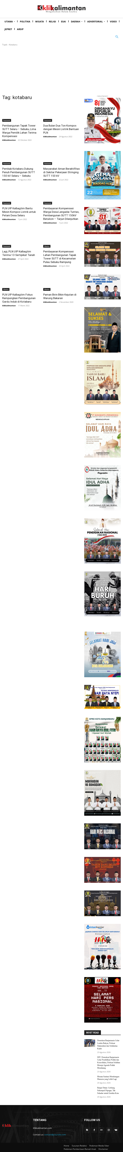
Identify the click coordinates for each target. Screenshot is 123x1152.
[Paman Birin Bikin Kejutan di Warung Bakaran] (61, 282)
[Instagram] (108, 1130)
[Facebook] (94, 1130)
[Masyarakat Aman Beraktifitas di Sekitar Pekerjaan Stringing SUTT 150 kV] (61, 156)
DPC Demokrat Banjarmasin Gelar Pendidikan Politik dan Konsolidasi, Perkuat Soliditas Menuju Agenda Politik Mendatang (108, 1062)
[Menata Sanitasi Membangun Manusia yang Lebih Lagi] (89, 1079)
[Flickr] (101, 1130)
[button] (117, 37)
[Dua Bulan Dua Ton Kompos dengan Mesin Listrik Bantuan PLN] (61, 113)
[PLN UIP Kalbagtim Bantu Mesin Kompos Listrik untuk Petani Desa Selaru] (20, 195)
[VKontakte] (116, 1130)
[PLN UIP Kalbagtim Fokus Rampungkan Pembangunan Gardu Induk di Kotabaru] (20, 282)
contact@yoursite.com (55, 1134)
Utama (46, 246)
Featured (6, 120)
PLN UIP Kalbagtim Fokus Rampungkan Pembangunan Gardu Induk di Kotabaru (19, 298)
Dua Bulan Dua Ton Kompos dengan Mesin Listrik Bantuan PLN (61, 129)
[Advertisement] (61, 70)
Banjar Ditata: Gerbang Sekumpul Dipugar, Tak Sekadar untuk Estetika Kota (108, 1090)
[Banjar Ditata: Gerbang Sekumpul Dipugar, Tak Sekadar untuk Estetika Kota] (89, 1090)
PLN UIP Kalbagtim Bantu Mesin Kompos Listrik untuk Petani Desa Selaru (19, 212)
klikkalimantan (9, 140)
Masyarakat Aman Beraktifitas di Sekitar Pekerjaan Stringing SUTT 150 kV (61, 172)
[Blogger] (87, 1130)
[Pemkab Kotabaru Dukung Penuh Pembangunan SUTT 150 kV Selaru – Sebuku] (20, 156)
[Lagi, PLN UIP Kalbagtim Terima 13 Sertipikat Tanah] (20, 238)
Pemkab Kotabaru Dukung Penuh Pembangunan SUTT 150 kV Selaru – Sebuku (18, 172)
